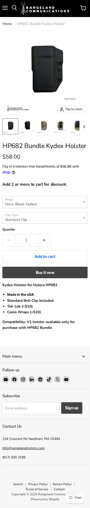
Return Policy (62, 484)
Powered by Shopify (45, 499)
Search (18, 484)
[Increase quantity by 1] (44, 240)
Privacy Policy (38, 484)
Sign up (71, 408)
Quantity (8, 229)
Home (7, 24)
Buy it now (45, 272)
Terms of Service (36, 489)
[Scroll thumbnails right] (83, 127)
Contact (59, 489)
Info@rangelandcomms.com (23, 448)
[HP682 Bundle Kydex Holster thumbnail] (10, 126)
